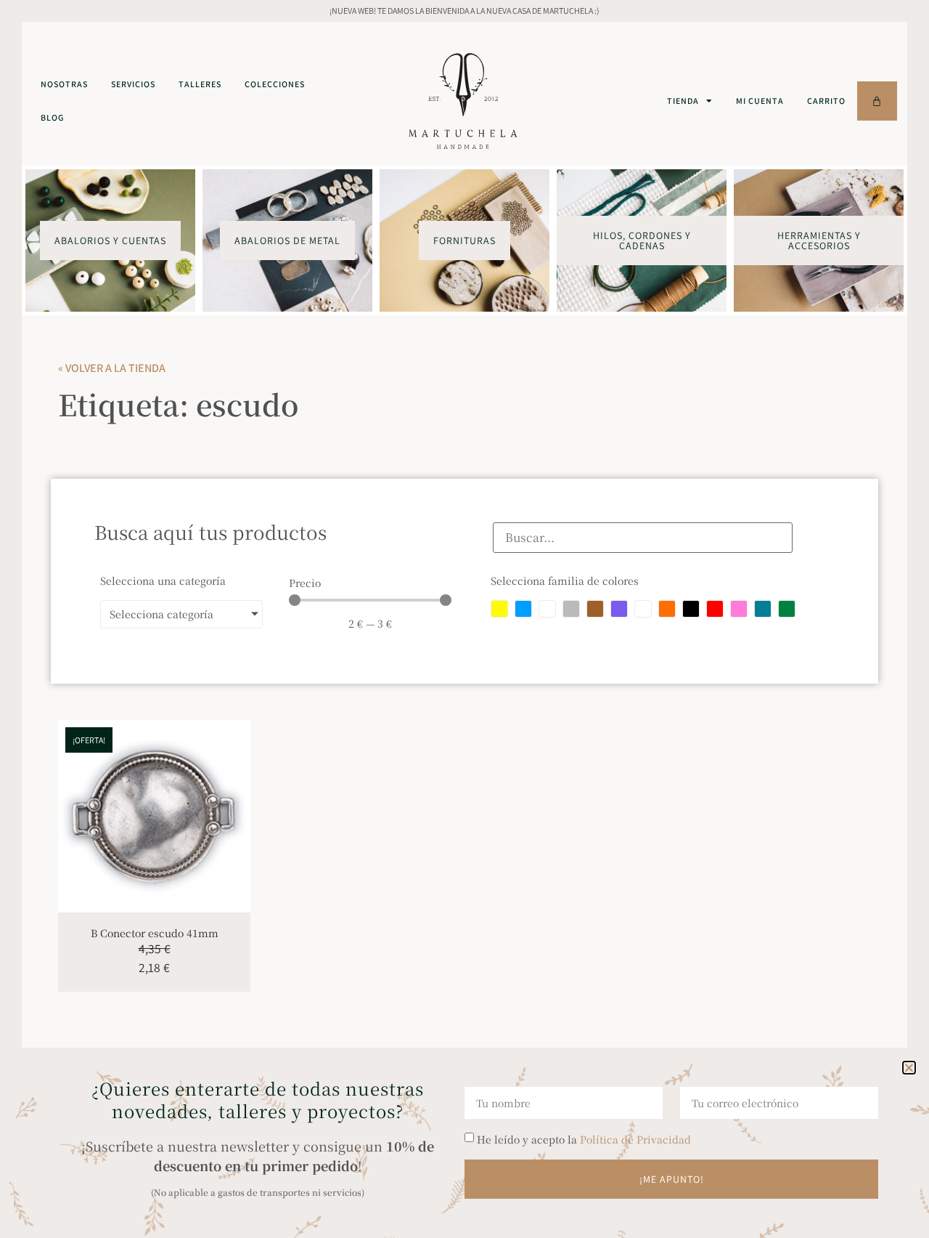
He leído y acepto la (584, 1139)
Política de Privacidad (635, 1139)
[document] (464, 619)
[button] (909, 1067)
